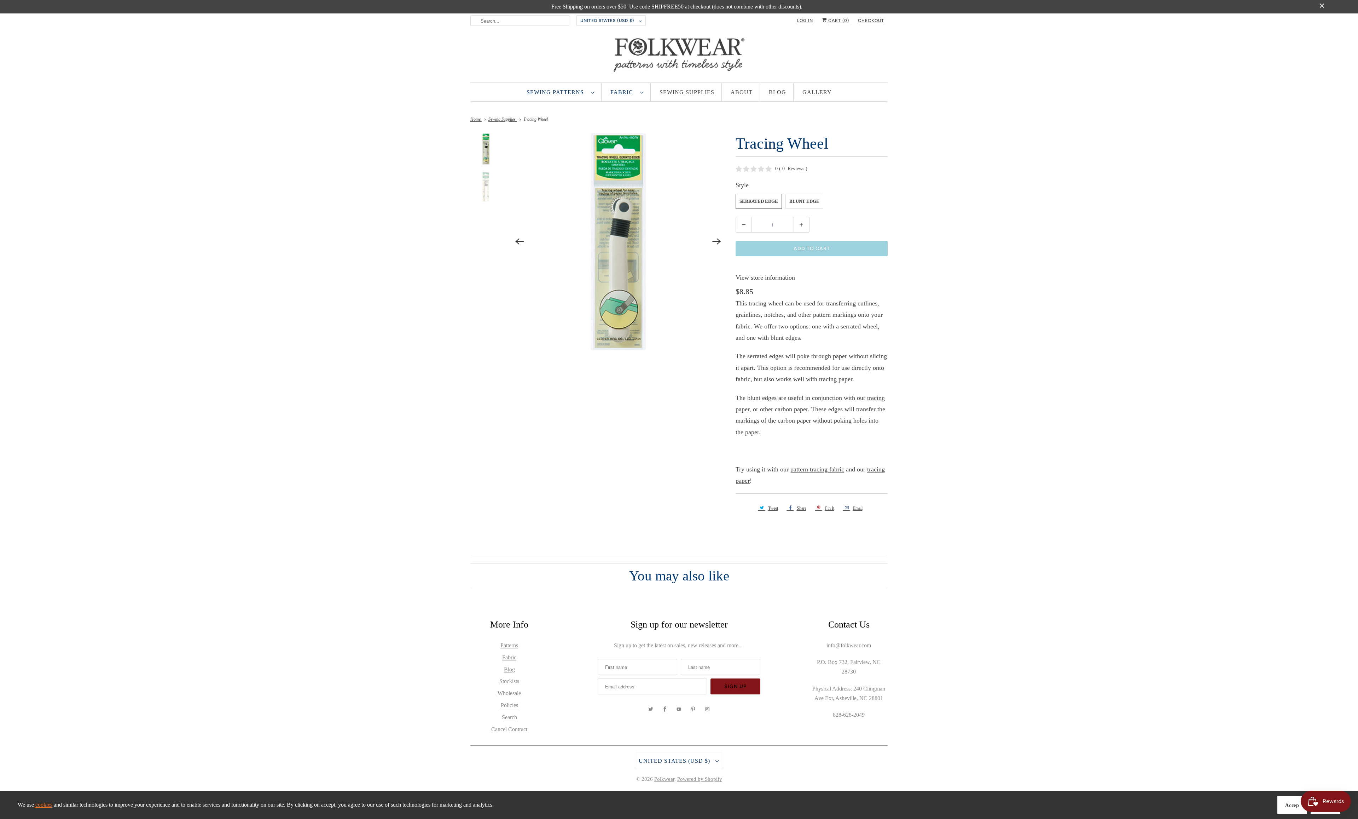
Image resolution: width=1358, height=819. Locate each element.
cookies (43, 805)
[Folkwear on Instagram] (707, 709)
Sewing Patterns (557, 92)
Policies (509, 705)
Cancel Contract (509, 729)
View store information (765, 277)
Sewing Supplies (687, 92)
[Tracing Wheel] (618, 241)
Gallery (817, 92)
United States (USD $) (608, 20)
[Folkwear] (679, 56)
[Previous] (520, 242)
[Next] (716, 242)
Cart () (838, 20)
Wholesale (509, 693)
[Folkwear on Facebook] (664, 709)
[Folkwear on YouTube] (679, 709)
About (742, 92)
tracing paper (835, 379)
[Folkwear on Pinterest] (693, 709)
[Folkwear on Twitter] (650, 709)
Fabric (623, 92)
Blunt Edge (804, 201)
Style (742, 185)
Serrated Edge (758, 201)
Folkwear (664, 779)
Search (509, 717)
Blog (777, 92)
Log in (805, 20)
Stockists (509, 681)
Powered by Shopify (699, 779)
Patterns (509, 645)
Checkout (871, 20)
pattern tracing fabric (817, 469)
